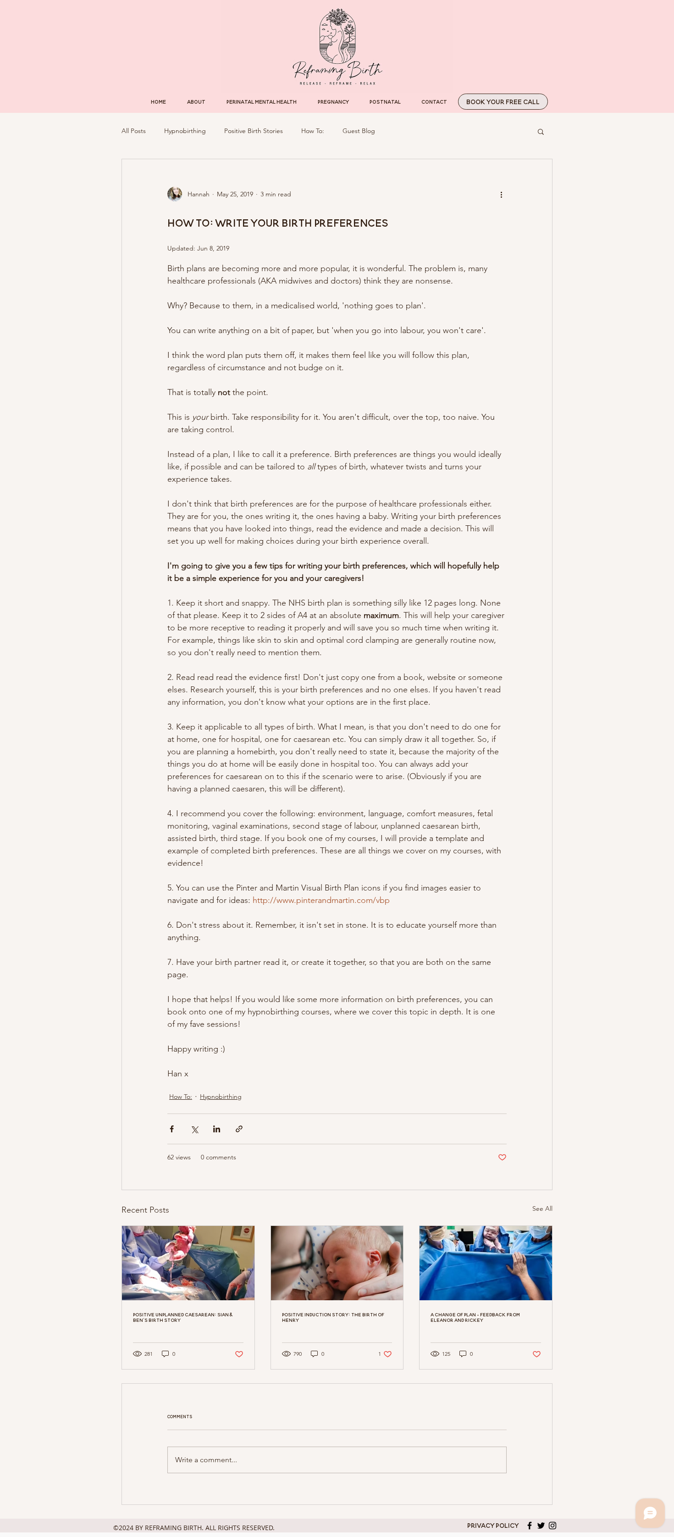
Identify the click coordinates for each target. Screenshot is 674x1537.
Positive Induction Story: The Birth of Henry (333, 1317)
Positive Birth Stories (253, 131)
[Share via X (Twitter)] (194, 1129)
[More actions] (501, 194)
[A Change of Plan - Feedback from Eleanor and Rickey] (486, 1263)
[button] (540, 131)
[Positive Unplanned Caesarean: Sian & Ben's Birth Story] (188, 1263)
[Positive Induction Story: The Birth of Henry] (337, 1263)
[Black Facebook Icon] (530, 1525)
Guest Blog (359, 131)
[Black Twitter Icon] (541, 1525)
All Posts (134, 131)
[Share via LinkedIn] (216, 1129)
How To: (312, 131)
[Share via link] (239, 1129)
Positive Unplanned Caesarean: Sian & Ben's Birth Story (182, 1317)
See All (542, 1208)
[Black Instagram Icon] (552, 1525)
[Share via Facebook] (171, 1129)
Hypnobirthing (185, 131)
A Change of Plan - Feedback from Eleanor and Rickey (475, 1317)
